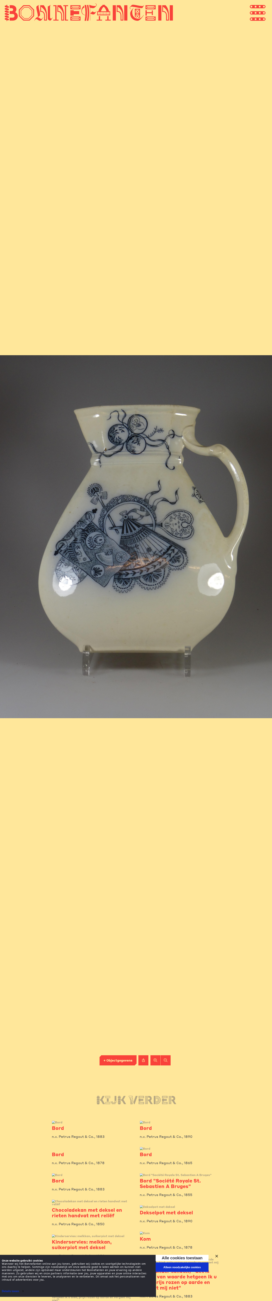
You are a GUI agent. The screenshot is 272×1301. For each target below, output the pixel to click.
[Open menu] (264, 12)
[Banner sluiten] (216, 1256)
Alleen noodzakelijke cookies (182, 1267)
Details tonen (10, 1291)
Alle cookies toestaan (182, 1258)
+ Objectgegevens (117, 1060)
